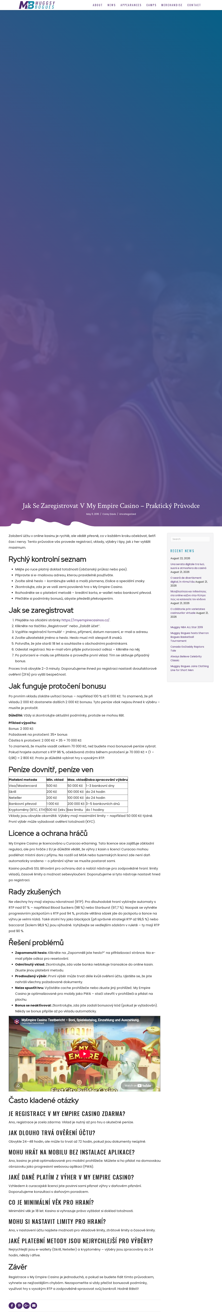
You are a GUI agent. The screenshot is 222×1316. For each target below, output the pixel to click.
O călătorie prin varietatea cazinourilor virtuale (187, 611)
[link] (98, 5)
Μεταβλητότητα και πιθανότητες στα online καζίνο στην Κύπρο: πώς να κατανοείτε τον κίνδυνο (188, 595)
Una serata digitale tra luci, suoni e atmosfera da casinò (188, 566)
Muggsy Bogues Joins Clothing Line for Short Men (189, 668)
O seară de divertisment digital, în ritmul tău (186, 580)
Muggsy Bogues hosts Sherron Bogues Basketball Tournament (189, 637)
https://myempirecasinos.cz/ (85, 620)
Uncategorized (127, 514)
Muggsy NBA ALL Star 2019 (186, 627)
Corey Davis (109, 514)
